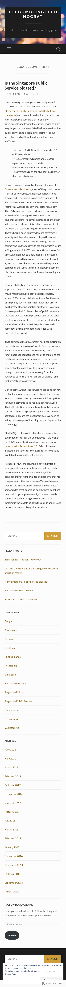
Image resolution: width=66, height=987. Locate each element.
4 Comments (31, 94)
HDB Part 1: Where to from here (22, 599)
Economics (11, 630)
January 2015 (12, 847)
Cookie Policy (11, 974)
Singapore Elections (15, 683)
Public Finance (13, 656)
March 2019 (11, 767)
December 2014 (14, 856)
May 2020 (10, 758)
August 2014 (12, 891)
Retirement (11, 665)
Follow (12, 935)
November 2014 (14, 864)
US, (24, 311)
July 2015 (10, 820)
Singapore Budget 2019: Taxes (21, 590)
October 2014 (13, 873)
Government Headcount (18, 189)
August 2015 (12, 811)
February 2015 (13, 838)
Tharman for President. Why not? (23, 559)
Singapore (10, 674)
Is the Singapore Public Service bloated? (26, 85)
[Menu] (9, 49)
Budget (9, 621)
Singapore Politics (15, 692)
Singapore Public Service (18, 701)
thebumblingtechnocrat (33, 14)
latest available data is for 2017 (22, 446)
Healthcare (11, 647)
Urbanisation (12, 718)
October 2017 (13, 785)
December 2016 (14, 793)
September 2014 (14, 882)
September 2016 (14, 802)
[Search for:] (33, 536)
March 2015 (11, 829)
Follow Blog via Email (19, 905)
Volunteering (12, 727)
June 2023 (10, 749)
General (9, 638)
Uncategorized (13, 709)
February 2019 (13, 776)
